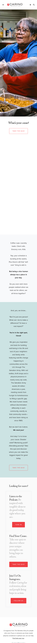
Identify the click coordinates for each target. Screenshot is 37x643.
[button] (3, 4)
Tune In (18, 525)
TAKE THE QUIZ (18, 564)
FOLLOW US (18, 601)
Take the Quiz (18, 131)
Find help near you (18, 638)
